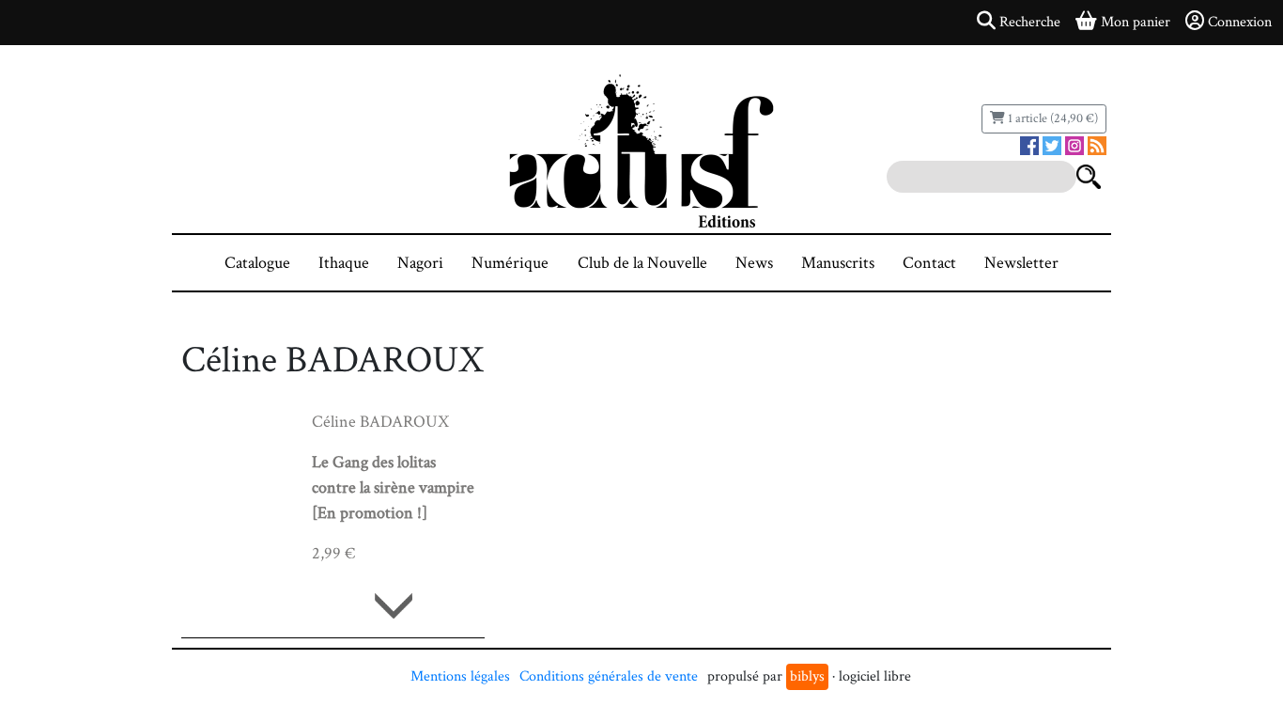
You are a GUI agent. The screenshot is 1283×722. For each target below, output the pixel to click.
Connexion (1240, 22)
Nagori (420, 263)
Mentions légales (460, 676)
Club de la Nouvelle (642, 263)
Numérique (510, 263)
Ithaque (343, 263)
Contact (929, 263)
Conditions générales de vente (608, 676)
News (754, 263)
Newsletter (1021, 263)
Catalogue (257, 263)
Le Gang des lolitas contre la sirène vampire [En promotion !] (393, 487)
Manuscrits (837, 263)
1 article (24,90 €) (1051, 118)
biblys (807, 676)
